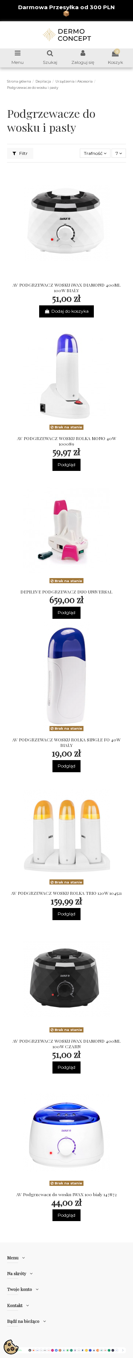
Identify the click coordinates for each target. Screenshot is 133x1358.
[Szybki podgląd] (75, 276)
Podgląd (66, 464)
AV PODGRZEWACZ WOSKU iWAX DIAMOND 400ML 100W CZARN (66, 1043)
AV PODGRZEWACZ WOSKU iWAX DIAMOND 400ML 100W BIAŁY (66, 287)
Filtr (23, 153)
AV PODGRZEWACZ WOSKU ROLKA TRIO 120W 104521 (66, 893)
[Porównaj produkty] (66, 276)
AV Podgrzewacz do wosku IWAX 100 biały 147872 (66, 1194)
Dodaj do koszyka (70, 311)
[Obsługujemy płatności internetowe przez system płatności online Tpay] (66, 1349)
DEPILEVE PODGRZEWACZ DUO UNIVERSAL (66, 592)
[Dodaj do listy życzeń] (58, 276)
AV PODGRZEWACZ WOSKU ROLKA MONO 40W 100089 (66, 441)
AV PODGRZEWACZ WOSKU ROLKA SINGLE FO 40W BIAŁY (66, 742)
